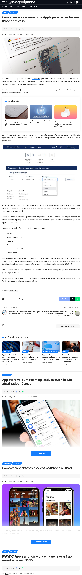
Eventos (13, 551)
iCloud (45, 351)
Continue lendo (41, 453)
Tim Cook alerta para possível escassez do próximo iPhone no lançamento (70, 358)
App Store (6, 351)
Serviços (13, 12)
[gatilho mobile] (4, 2)
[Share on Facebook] (16, 29)
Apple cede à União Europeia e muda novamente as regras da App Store (10, 358)
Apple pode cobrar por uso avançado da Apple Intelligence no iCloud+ (51, 357)
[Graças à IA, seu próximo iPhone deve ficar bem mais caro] (31, 346)
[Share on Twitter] (19, 29)
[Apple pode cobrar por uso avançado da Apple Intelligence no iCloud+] (51, 346)
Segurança (7, 463)
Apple (5, 12)
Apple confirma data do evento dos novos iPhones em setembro (41, 122)
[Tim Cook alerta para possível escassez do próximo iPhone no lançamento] (71, 346)
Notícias (54, 351)
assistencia (13, 290)
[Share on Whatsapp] (22, 29)
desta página (32, 281)
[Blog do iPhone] (21, 2)
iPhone (54, 81)
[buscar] (67, 2)
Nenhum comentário (69, 326)
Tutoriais (17, 463)
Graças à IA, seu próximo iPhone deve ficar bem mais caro (30, 357)
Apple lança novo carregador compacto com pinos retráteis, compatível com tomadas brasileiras (64, 124)
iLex (6, 34)
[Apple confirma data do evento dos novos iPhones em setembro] (41, 112)
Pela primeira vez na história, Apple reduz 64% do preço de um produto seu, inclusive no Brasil (16, 123)
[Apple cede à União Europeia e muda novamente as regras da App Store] (11, 346)
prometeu (36, 78)
